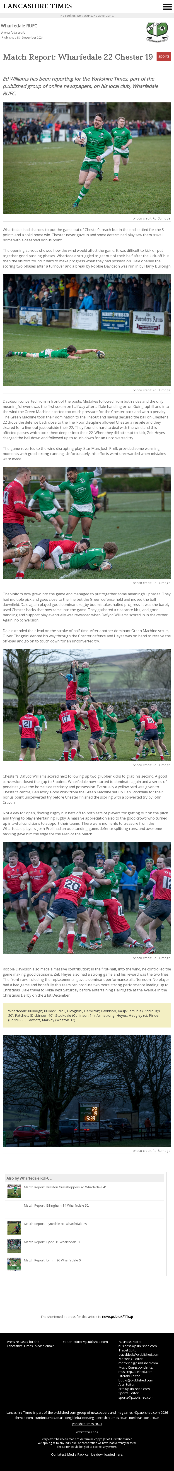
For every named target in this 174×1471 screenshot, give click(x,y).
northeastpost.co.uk (144, 1418)
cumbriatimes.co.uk (49, 1418)
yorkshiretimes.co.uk (87, 1424)
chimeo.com (24, 1418)
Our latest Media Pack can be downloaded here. (87, 1454)
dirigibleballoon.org (79, 1418)
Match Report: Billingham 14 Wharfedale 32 (56, 1205)
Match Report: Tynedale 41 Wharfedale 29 (55, 1224)
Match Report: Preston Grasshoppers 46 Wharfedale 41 (65, 1187)
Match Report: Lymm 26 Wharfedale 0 (52, 1260)
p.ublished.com (148, 1412)
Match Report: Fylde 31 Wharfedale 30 (52, 1242)
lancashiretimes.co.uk (111, 1418)
